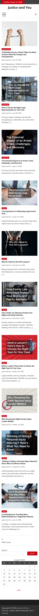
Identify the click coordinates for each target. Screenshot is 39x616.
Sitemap (5, 610)
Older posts (6, 542)
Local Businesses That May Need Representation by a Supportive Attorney (17, 516)
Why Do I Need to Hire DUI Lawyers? (16, 262)
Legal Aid (5, 104)
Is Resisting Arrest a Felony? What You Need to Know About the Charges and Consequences (19, 54)
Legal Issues (6, 49)
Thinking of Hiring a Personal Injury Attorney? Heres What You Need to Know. (19, 462)
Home (4, 208)
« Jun (18, 590)
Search (4, 550)
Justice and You (19, 7)
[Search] (35, 14)
